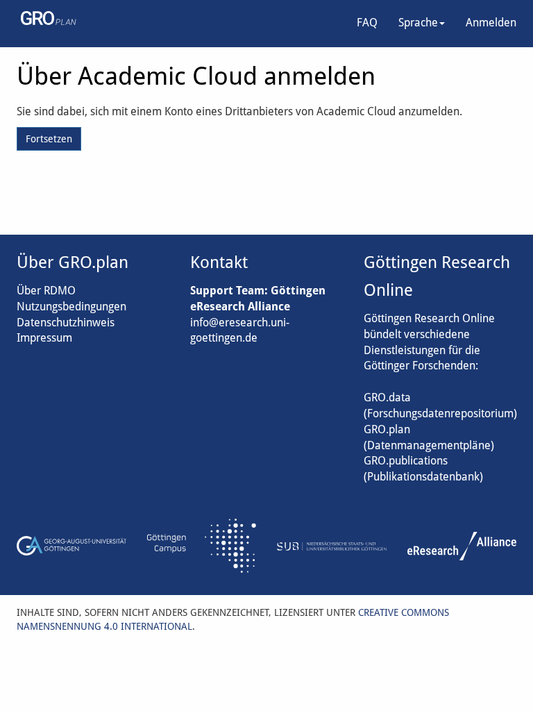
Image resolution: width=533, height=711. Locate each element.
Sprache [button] (418, 22)
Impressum (44, 337)
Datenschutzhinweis (66, 322)
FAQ (367, 22)
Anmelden (491, 22)
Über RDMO (46, 290)
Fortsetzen (49, 138)
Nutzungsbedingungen (71, 306)
